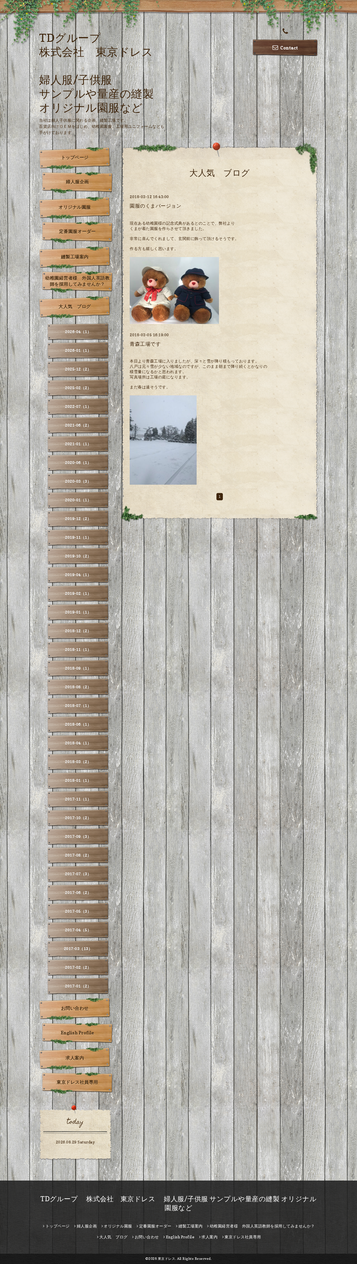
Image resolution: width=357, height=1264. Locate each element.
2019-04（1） (78, 574)
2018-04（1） (78, 743)
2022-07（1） (78, 406)
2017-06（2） (78, 892)
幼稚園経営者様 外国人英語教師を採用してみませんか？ (77, 281)
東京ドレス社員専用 (77, 1082)
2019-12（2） (78, 518)
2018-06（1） (78, 724)
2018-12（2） (78, 630)
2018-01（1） (78, 780)
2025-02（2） (78, 387)
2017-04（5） (78, 929)
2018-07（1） (78, 705)
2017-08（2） (78, 855)
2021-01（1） (78, 443)
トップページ (75, 157)
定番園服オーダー (77, 231)
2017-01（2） (78, 986)
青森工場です (145, 344)
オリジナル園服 (75, 207)
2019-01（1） (78, 612)
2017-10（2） (78, 817)
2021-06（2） (78, 425)
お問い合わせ (75, 1008)
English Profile (77, 1032)
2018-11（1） (78, 649)
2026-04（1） (78, 331)
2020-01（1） (78, 500)
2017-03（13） (78, 948)
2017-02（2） (78, 967)
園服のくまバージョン (155, 206)
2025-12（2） (78, 369)
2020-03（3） (78, 481)
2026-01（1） (78, 350)
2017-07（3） (78, 873)
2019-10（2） (78, 556)
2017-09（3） (78, 836)
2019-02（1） (78, 593)
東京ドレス (166, 1258)
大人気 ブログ (75, 306)
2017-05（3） (78, 911)
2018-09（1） (78, 668)
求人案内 (75, 1058)
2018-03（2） (78, 761)
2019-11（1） (78, 537)
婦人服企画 (77, 181)
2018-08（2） (78, 686)
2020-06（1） (78, 462)
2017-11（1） (78, 799)
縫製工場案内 (75, 256)
